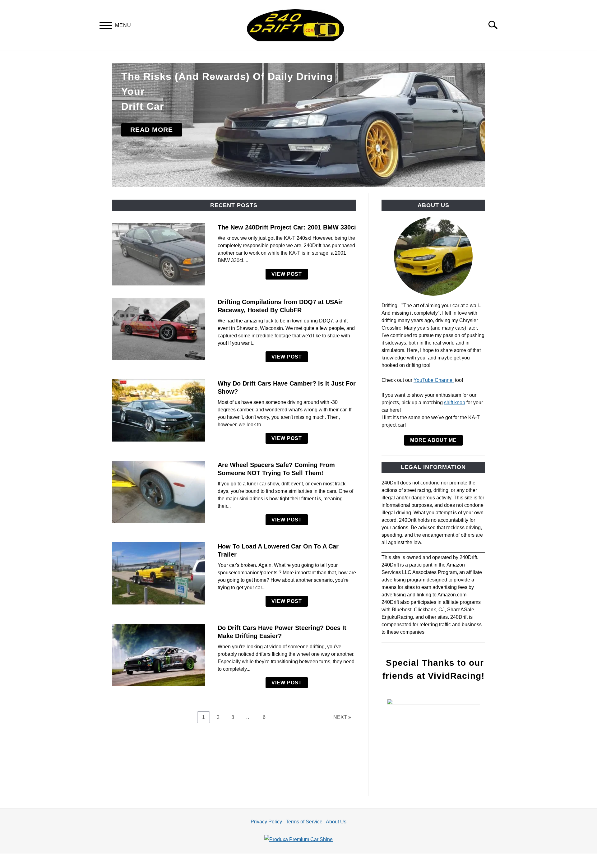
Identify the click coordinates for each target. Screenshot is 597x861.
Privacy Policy (266, 821)
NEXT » (342, 717)
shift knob (454, 402)
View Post (286, 274)
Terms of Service (304, 821)
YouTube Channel (434, 380)
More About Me (433, 440)
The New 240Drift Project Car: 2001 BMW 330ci (287, 227)
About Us (336, 821)
